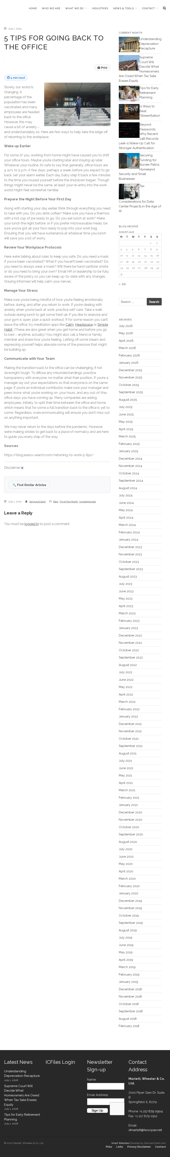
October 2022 (129, 650)
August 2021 (127, 753)
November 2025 (130, 377)
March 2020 (127, 878)
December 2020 (130, 812)
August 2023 (128, 576)
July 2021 (125, 761)
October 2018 (129, 1004)
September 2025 (131, 392)
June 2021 (126, 768)
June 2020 (126, 856)
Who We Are (51, 8)
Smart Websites (120, 1143)
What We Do (74, 8)
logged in (31, 524)
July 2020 (125, 849)
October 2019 (129, 915)
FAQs (109, 1146)
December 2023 (130, 547)
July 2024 (125, 495)
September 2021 (130, 746)
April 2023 (126, 606)
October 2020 (129, 827)
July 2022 (125, 672)
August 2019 (128, 930)
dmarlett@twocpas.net (145, 1130)
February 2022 (129, 709)
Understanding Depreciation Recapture (151, 43)
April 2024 (126, 517)
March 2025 (127, 436)
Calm (70, 325)
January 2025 (128, 451)
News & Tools (123, 8)
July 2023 (125, 584)
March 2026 (127, 348)
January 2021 (128, 805)
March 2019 (127, 967)
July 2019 (125, 937)
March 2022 (127, 702)
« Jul (122, 284)
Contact (148, 8)
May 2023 (125, 598)
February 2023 (129, 621)
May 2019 (125, 952)
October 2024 (129, 473)
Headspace (84, 325)
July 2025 (125, 407)
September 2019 (131, 923)
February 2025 (129, 444)
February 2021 (129, 797)
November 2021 (130, 731)
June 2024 (126, 503)
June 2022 (126, 680)
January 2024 (128, 539)
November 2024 (130, 466)
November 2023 (130, 554)
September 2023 (131, 569)
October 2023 (129, 562)
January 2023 (128, 628)
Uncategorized (87, 501)
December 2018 (130, 989)
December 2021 (130, 724)
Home (33, 8)
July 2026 (126, 326)
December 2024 (130, 458)
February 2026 (129, 355)
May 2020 (126, 864)
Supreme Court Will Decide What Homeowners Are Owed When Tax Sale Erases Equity (21, 1095)
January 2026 (128, 363)
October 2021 (128, 739)
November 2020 (130, 820)
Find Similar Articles (29, 485)
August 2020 (128, 842)
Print (102, 68)
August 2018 (128, 1019)
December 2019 (130, 901)
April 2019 (126, 960)
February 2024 (129, 532)
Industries (100, 8)
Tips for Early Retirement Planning (149, 92)
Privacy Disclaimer (139, 1146)
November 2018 (130, 996)
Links (119, 1146)
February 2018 (129, 1026)
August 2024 (128, 488)
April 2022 (126, 694)
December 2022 (130, 635)
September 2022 (131, 657)
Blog (55, 501)
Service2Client (37, 501)
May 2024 (126, 510)
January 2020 (128, 893)
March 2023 (127, 613)
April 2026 (126, 341)
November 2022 (130, 643)
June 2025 (126, 414)
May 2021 (125, 775)
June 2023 (126, 591)
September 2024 (131, 480)
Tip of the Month (69, 501)
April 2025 (126, 429)
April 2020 (126, 871)
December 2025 (130, 370)
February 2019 (129, 974)
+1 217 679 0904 (151, 1111)
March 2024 (127, 525)
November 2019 (130, 908)
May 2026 (126, 333)
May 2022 (125, 687)
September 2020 (131, 834)
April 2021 (126, 783)
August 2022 (128, 665)
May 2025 (125, 422)
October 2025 (129, 385)
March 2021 (127, 790)
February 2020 (129, 886)
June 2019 (126, 945)
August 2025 (128, 400)
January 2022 (128, 716)
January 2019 (128, 982)
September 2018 (131, 1011)
